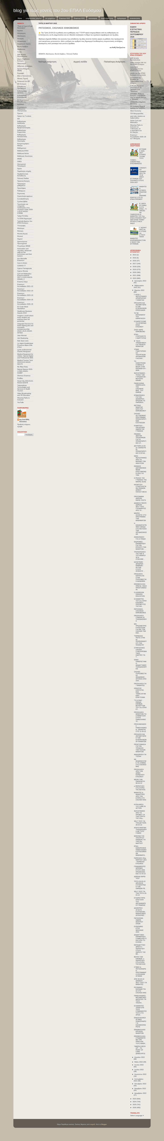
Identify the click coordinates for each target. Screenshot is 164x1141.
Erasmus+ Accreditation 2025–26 (25, 303)
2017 (135, 263)
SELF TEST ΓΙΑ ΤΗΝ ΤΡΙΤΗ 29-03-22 (140, 893)
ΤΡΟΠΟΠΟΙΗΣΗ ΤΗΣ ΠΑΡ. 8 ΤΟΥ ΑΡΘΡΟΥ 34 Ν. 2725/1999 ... (140, 555)
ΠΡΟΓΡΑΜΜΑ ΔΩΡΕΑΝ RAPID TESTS (140, 498)
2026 (135, 1107)
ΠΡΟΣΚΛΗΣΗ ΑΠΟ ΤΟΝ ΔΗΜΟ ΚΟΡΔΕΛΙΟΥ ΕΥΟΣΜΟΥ (139, 773)
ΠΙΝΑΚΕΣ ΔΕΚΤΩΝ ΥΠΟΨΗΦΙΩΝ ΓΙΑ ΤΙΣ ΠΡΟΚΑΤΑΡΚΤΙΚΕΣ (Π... (140, 438)
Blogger (104, 1124)
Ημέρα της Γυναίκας (24, 116)
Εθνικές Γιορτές (22, 78)
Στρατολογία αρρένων (24, 196)
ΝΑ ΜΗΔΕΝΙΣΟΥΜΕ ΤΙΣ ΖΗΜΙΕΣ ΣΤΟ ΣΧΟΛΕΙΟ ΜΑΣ (140, 763)
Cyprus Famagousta (24, 268)
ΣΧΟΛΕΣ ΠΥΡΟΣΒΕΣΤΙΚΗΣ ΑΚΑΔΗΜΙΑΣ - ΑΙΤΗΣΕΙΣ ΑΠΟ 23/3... (140, 676)
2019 (135, 269)
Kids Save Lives (22, 341)
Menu (20, 18)
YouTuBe (20, 402)
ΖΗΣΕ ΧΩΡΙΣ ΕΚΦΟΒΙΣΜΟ (139, 330)
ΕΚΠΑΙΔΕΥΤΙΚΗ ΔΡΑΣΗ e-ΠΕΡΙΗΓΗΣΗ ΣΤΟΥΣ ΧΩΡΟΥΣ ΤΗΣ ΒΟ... (140, 949)
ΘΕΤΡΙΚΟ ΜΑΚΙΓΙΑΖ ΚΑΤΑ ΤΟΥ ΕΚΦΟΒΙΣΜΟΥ (140, 408)
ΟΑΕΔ (19, 161)
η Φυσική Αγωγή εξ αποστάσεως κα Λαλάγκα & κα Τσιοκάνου (136, 88)
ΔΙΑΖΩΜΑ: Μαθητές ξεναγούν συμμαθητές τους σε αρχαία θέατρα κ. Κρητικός (138, 96)
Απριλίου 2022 (139, 1057)
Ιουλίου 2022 (139, 1069)
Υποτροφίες (21, 226)
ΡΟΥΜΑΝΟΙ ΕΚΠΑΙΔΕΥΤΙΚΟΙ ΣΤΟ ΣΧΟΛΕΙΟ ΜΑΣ (140, 990)
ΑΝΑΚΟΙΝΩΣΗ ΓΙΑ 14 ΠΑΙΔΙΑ (140, 538)
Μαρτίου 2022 (139, 290)
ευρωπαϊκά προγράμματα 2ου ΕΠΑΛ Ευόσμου (136, 68)
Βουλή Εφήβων (60, 54)
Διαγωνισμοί (21, 63)
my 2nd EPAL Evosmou (25, 421)
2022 (135, 278)
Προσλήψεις (21, 188)
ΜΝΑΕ (19, 159)
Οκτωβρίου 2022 (140, 1084)
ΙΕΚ (18, 119)
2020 (135, 272)
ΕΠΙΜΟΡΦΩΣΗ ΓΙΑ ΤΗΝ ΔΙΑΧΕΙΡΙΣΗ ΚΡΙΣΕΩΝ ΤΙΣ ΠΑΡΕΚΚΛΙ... (139, 398)
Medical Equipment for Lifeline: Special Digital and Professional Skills (25, 356)
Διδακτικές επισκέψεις (24, 66)
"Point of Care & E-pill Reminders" (24, 27)
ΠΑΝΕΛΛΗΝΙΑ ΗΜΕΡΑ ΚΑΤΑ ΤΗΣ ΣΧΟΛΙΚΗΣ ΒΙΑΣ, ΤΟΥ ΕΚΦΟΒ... (139, 387)
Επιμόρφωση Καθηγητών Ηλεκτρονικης (22, 109)
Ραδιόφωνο (21, 191)
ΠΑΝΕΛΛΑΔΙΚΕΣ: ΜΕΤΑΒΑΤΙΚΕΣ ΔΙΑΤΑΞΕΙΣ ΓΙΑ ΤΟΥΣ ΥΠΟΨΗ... (140, 999)
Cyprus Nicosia (22, 271)
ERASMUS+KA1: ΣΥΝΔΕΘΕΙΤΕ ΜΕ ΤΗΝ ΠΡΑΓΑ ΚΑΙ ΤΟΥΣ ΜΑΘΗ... (140, 1039)
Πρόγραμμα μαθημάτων (21, 184)
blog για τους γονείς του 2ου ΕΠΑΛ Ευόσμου (57, 10)
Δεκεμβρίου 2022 (140, 1093)
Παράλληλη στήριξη (24, 171)
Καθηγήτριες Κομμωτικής (21, 131)
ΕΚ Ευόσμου (21, 84)
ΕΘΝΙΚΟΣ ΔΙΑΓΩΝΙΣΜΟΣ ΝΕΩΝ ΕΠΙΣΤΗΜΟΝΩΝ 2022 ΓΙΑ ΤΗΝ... (140, 470)
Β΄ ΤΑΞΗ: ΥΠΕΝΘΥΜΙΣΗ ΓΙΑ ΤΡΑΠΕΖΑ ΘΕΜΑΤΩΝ (140, 343)
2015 (135, 258)
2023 (135, 1099)
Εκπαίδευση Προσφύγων (21, 87)
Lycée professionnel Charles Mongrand (24, 350)
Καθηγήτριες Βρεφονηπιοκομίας (23, 126)
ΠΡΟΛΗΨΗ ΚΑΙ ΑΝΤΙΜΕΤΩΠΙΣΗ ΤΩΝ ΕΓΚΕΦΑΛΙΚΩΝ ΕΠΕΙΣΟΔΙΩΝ (140, 306)
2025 (135, 1104)
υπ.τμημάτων (50, 18)
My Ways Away (22, 367)
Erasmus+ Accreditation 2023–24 (25, 294)
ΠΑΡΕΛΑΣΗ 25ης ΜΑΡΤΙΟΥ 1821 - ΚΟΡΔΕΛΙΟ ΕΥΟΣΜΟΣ (140, 860)
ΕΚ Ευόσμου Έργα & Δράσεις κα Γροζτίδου (137, 107)
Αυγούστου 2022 (140, 1074)
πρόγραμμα (121, 18)
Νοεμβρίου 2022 (140, 1088)
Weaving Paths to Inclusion (23, 399)
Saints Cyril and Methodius (135, 121)
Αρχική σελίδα (80, 62)
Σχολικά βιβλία (22, 201)
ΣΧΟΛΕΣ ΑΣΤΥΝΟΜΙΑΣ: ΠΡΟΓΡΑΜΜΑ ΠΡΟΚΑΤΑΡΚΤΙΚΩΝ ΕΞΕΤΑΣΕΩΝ (140, 418)
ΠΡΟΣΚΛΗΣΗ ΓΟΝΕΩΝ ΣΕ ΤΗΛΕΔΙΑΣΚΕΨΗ (140, 618)
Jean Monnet (22, 335)
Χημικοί (19, 239)
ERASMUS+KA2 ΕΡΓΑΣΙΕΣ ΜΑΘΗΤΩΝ (139, 1031)
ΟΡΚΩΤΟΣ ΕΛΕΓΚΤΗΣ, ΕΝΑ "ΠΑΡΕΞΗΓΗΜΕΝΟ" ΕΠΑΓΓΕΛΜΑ (140, 693)
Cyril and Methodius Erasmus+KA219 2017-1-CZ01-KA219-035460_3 (25, 276)
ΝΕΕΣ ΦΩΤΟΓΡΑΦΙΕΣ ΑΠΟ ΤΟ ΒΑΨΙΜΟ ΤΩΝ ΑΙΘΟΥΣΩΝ (140, 459)
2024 (135, 1102)
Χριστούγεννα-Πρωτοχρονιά (22, 242)
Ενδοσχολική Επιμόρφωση (22, 96)
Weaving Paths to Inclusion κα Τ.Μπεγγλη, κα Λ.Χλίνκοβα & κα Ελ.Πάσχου (136, 128)
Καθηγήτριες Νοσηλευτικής (22, 135)
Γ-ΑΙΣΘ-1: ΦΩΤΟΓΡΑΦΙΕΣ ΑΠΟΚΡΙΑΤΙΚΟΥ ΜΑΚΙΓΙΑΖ (140, 297)
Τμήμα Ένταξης (22, 216)
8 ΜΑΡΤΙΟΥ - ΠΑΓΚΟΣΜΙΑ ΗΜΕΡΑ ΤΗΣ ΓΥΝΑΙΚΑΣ (139, 428)
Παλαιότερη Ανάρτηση (114, 62)
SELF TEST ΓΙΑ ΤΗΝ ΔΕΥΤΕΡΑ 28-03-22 (140, 823)
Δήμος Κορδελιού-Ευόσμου (23, 60)
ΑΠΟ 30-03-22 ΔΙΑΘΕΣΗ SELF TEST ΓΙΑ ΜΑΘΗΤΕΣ (140, 981)
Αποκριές (20, 38)
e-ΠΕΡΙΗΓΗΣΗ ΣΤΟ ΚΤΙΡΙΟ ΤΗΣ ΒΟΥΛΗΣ (139, 788)
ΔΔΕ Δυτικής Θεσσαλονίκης (22, 55)
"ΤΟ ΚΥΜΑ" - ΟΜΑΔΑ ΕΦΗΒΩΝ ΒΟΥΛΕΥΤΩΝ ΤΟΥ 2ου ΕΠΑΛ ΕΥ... (140, 705)
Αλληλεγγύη (21, 33)
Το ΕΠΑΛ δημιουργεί (24, 218)
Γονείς (19, 52)
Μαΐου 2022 (138, 1062)
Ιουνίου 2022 (139, 1065)
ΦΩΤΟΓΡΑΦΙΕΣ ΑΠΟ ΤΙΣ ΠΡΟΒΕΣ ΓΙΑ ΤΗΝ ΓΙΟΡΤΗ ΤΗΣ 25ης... (139, 814)
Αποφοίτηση (21, 41)
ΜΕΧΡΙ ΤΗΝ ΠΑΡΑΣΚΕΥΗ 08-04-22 (139, 781)
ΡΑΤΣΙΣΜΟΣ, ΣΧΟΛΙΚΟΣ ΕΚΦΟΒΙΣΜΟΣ (140, 611)
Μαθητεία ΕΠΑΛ (22, 151)
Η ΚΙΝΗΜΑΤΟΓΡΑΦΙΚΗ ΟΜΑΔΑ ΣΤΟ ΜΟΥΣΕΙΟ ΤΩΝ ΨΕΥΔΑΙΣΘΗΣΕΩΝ (140, 529)
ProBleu (20, 378)
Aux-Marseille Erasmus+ (22, 259)
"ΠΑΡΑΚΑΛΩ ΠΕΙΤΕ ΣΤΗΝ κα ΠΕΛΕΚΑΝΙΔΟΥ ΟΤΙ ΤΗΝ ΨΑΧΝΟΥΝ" (140, 640)
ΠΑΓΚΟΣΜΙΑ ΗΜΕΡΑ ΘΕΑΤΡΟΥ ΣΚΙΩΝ (138, 921)
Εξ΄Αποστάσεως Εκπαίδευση (23, 101)
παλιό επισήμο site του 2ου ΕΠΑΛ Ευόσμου (138, 63)
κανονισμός (93, 18)
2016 (135, 261)
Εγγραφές (20, 73)
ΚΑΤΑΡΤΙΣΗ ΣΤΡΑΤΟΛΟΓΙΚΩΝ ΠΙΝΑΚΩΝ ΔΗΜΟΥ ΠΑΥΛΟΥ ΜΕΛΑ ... (140, 489)
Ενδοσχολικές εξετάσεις (22, 92)
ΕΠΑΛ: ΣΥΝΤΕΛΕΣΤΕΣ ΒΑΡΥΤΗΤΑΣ (140, 336)
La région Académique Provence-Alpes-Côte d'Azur (25, 345)
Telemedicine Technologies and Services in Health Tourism (23, 388)
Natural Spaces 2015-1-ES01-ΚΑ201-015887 (25, 371)
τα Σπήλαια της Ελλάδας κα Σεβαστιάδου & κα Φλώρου (136, 80)
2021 (135, 275)
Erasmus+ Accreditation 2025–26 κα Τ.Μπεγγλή (138, 136)
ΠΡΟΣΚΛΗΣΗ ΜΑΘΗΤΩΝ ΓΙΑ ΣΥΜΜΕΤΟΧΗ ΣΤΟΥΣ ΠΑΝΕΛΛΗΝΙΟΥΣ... (140, 716)
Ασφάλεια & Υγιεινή (23, 44)
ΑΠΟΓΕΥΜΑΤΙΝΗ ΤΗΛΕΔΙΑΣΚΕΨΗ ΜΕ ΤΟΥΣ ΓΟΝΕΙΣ (140, 830)
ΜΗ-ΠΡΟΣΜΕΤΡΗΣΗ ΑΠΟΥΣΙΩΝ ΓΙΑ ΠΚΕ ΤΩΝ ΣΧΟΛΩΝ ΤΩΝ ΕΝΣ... (140, 628)
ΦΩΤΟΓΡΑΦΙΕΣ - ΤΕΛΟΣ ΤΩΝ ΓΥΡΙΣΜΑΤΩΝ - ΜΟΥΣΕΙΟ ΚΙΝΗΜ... (140, 376)
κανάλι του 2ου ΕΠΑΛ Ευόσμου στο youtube (138, 74)
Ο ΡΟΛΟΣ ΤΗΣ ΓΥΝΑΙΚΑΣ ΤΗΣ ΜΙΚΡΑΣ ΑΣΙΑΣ (140, 479)
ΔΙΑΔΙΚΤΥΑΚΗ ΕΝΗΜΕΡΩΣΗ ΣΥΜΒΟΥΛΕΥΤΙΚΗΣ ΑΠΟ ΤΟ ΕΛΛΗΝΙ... (140, 938)
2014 (135, 255)
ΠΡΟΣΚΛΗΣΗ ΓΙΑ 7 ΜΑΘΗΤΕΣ (140, 684)
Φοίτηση (20, 231)
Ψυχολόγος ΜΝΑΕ (23, 246)
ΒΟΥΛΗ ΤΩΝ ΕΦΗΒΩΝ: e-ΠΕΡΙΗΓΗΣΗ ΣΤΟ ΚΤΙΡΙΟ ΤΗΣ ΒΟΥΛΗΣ (139, 960)
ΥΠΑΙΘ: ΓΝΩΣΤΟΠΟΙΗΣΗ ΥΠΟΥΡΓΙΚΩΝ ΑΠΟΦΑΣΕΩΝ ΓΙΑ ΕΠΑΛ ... (140, 354)
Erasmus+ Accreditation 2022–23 (25, 290)
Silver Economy (135, 111)
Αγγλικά (20, 30)
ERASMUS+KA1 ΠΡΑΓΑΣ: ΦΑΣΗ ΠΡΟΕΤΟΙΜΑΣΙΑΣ (140, 586)
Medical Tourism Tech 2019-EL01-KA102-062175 (25, 362)
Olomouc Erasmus (23, 375)
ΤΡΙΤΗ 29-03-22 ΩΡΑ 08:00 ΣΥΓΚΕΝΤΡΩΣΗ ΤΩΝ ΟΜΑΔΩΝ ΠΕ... (140, 885)
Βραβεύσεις (21, 49)
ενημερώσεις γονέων (34, 18)
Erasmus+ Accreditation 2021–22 (25, 285)
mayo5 (92, 1124)
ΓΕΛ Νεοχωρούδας (136, 113)
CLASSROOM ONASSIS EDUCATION (139, 594)
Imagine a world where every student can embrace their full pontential (25, 318)
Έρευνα (20, 113)
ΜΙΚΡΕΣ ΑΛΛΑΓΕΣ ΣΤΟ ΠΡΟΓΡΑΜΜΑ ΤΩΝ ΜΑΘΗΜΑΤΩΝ (140, 516)
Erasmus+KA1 (79, 18)
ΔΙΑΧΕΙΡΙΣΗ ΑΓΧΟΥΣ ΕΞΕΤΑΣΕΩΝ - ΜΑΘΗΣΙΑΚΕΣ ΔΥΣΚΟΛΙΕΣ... (140, 911)
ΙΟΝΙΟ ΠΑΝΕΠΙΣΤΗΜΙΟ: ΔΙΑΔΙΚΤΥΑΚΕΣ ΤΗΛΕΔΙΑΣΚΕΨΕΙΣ (140, 664)
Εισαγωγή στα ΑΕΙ (23, 81)
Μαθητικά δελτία (23, 153)
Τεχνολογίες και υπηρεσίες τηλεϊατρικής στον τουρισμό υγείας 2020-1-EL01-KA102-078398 (25, 208)
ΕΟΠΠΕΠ (20, 104)
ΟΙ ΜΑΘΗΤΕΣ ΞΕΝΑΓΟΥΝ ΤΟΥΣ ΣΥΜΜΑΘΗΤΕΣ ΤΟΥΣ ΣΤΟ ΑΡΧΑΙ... (140, 1010)
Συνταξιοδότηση (23, 199)
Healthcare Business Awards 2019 (24, 312)
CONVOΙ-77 (21, 266)
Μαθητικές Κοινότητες (25, 156)
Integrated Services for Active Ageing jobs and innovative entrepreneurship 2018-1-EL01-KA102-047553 (25, 328)
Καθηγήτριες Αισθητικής (21, 122)
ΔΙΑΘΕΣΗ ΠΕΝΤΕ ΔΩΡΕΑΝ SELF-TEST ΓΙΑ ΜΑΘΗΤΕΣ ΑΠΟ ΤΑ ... (140, 506)
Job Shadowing (22, 338)
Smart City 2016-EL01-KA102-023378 (25, 382)
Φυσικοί (20, 236)
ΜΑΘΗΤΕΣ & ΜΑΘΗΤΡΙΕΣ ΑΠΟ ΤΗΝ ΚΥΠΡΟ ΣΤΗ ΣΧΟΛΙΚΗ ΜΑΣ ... (140, 797)
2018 (135, 266)
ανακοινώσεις (135, 18)
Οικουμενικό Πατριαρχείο (21, 165)
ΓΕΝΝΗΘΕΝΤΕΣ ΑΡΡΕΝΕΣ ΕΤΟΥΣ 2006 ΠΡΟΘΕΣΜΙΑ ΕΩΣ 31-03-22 (140, 870)
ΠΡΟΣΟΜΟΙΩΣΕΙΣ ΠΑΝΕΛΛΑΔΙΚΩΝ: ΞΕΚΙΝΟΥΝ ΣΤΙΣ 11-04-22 (140, 727)
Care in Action (22, 263)
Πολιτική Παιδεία (72, 54)
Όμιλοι (19, 168)
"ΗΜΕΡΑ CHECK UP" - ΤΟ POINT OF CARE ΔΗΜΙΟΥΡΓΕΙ (140, 1050)
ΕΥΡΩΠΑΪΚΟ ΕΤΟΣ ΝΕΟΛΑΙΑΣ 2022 (138, 929)
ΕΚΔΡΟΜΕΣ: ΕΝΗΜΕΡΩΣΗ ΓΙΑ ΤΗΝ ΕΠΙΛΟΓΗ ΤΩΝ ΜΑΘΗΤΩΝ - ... (140, 545)
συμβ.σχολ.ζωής (107, 18)
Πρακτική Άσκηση (23, 181)
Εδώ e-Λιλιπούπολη (24, 76)
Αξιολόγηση (50, 54)
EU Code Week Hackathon (22, 307)
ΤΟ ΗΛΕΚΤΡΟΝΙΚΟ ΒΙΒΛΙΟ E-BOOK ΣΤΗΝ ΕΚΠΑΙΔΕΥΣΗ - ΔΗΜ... (140, 365)
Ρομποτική (21, 193)
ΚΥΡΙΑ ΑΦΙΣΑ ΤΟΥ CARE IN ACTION (140, 806)
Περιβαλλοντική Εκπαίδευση (22, 175)
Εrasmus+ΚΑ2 (64, 18)
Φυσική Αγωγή (22, 234)
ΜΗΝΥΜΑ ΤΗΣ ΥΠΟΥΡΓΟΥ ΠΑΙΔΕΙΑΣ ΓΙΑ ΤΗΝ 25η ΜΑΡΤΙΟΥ (139, 839)
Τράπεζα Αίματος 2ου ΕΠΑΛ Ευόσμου (24, 222)
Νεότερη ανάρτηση (47, 62)
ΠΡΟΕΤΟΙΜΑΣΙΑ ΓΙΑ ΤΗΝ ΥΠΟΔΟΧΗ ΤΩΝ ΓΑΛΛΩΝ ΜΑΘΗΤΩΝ (140, 748)
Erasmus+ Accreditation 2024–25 (25, 298)
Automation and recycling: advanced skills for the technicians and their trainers (24, 252)
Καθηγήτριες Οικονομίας (21, 140)
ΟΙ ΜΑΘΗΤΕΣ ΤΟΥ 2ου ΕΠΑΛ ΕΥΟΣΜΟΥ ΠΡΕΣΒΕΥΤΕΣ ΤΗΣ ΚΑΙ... (140, 602)
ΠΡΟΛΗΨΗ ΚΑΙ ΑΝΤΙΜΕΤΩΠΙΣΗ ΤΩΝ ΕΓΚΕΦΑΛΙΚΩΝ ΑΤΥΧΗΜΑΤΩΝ (140, 737)
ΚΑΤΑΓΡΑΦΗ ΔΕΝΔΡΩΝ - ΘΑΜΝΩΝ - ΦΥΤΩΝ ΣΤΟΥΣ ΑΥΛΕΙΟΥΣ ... (139, 566)
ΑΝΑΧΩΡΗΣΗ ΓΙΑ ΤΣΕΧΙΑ (140, 755)
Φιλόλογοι (20, 228)
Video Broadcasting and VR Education (24, 394)
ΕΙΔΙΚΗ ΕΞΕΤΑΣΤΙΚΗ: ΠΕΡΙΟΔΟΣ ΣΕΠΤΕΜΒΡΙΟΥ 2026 (136, 32)
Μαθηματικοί (21, 148)
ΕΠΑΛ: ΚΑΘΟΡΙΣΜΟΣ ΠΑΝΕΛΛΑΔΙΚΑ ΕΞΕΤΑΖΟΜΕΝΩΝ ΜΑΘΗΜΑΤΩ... (140, 850)
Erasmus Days (22, 282)
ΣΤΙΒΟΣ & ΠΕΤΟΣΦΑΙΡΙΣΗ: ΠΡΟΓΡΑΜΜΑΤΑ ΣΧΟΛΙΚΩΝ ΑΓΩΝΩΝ (140, 971)
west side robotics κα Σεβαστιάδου (137, 117)
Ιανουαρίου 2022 (140, 281)
